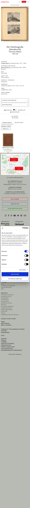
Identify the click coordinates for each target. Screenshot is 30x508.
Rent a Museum (6, 325)
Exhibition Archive (6, 303)
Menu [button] (28, 1)
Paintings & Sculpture (7, 294)
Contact (4, 338)
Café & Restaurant (6, 287)
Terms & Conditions (8, 347)
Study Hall (4, 311)
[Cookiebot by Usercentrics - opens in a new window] (22, 228)
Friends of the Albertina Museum (12, 329)
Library (3, 313)
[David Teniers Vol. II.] (8, 140)
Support (4, 331)
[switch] (26, 255)
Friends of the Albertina (8, 285)
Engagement (5, 332)
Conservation (5, 301)
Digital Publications (6, 309)
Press (3, 321)
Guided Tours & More (8, 318)
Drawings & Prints (6, 296)
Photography (5, 298)
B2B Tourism (5, 323)
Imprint (3, 340)
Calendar (3, 282)
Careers (4, 342)
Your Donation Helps (15, 208)
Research (4, 293)
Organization (6, 345)
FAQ (2, 289)
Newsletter (15, 204)
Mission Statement (7, 343)
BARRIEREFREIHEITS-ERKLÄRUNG (11, 350)
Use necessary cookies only (15, 278)
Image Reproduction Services (9, 314)
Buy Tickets (15, 199)
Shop (2, 284)
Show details (22, 269)
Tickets (23, 1)
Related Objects (7, 122)
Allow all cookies (15, 274)
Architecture (4, 299)
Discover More (19, 122)
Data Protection (7, 348)
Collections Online (14, 4)
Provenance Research (7, 306)
